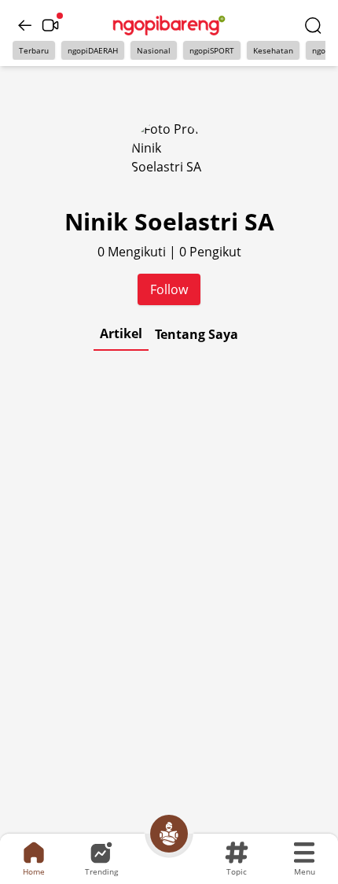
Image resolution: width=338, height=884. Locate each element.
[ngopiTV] (50, 25)
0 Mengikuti (133, 251)
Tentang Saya (196, 334)
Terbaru (34, 50)
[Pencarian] (312, 25)
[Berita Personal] (169, 834)
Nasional (154, 50)
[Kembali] (25, 25)
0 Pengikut (210, 251)
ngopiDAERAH (93, 50)
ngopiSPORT (211, 50)
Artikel (121, 333)
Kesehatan (273, 50)
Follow (169, 289)
